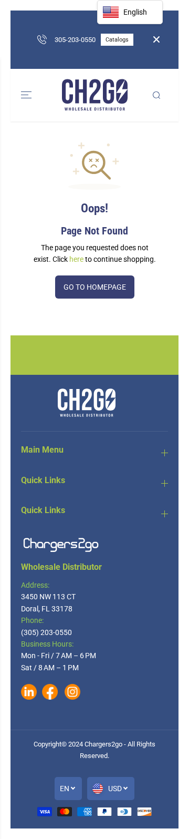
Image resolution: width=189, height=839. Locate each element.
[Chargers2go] (95, 95)
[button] (27, 95)
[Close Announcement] (156, 39)
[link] (94, 545)
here (76, 259)
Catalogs (117, 39)
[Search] (156, 95)
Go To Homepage (95, 287)
